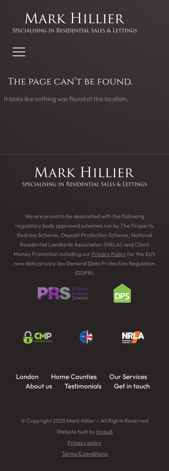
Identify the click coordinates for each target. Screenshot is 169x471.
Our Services (128, 376)
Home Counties (74, 376)
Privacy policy (84, 442)
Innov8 (104, 431)
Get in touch (132, 386)
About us (39, 386)
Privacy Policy (109, 254)
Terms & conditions (85, 453)
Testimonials (82, 386)
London (27, 376)
